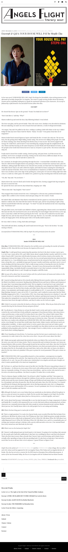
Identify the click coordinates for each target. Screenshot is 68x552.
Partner (3, 531)
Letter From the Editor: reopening (12, 508)
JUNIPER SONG (43, 448)
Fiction (34, 31)
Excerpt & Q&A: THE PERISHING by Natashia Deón (17, 504)
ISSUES (39, 31)
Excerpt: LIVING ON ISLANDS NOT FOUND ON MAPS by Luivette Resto (23, 496)
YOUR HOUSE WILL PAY (25, 448)
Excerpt (29, 31)
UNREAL (50, 31)
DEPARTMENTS (22, 31)
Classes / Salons (6, 523)
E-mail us (61, 2)
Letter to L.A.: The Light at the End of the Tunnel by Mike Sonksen (22, 492)
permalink (60, 459)
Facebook (54, 2)
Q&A (42, 31)
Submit (3, 519)
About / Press (5, 515)
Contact (3, 527)
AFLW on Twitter (58, 2)
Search (65, 2)
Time (45, 31)
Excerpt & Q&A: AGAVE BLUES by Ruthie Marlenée (17, 500)
